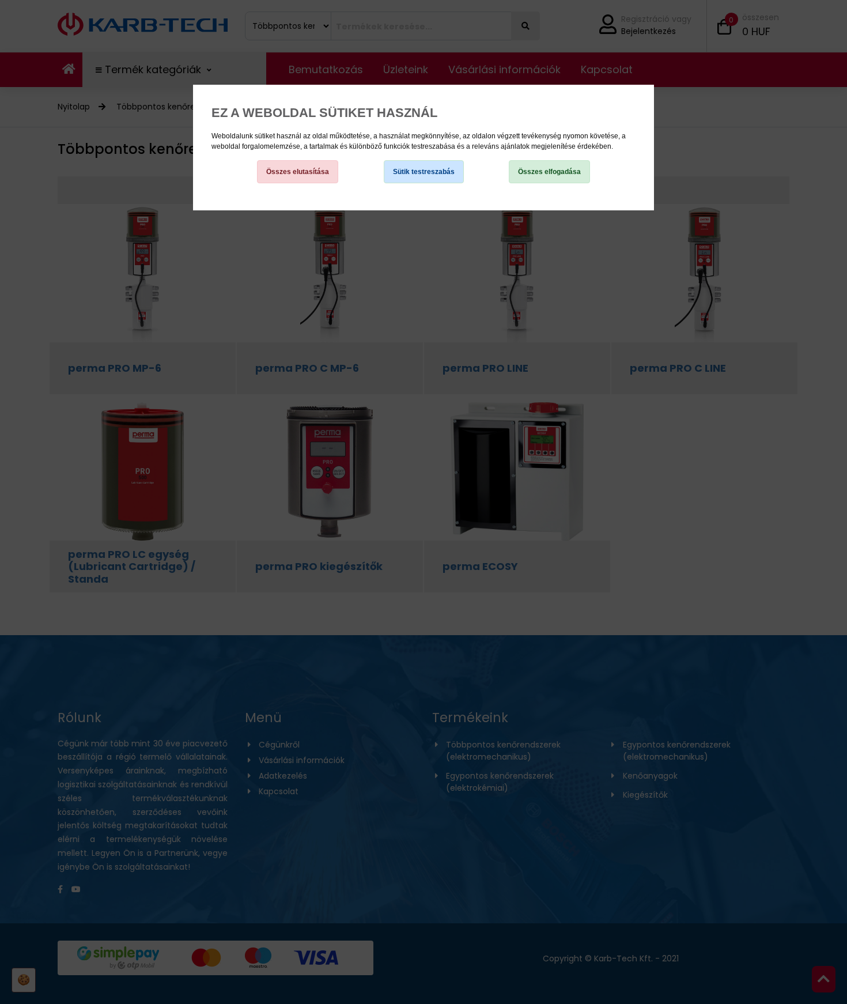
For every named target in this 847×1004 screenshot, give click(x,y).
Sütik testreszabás (424, 172)
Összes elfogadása (549, 172)
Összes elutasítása (297, 172)
